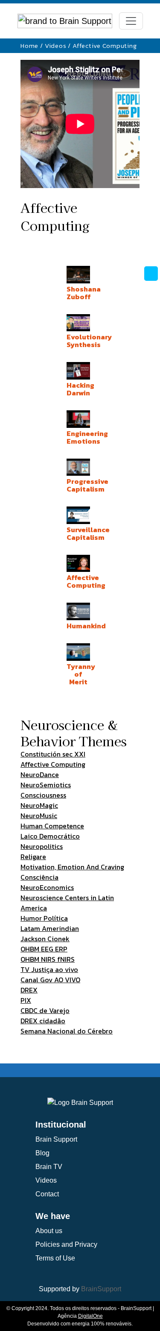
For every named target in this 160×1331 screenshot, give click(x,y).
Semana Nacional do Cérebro (66, 1031)
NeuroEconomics (47, 887)
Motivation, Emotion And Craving (72, 867)
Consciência (39, 877)
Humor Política (44, 918)
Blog (42, 1153)
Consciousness (43, 795)
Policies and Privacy (66, 1244)
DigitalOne (90, 1316)
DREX (29, 990)
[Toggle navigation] (131, 20)
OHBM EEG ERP (43, 949)
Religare (33, 856)
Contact (47, 1194)
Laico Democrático (50, 836)
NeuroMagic (39, 805)
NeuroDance (39, 774)
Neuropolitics (41, 846)
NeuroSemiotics (45, 785)
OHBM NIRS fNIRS (47, 959)
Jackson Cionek (45, 938)
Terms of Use (55, 1258)
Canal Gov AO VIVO (50, 980)
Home (29, 45)
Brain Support (56, 1139)
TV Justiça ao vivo (49, 969)
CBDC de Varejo (45, 1010)
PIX (25, 1000)
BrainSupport (101, 1289)
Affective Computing (52, 764)
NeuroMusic (38, 815)
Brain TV (48, 1166)
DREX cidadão (42, 1021)
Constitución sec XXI (52, 754)
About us (48, 1230)
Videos (56, 45)
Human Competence (52, 826)
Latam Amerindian (49, 928)
